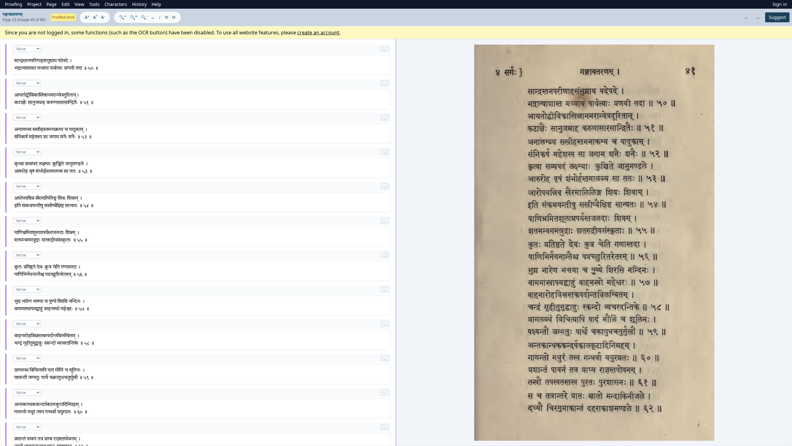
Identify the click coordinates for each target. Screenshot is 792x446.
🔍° (133, 17)
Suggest (777, 17)
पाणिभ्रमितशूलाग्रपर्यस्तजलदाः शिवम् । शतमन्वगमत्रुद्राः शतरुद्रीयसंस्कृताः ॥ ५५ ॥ (50, 236)
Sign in (780, 4)
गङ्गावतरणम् (12, 14)
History (139, 4)
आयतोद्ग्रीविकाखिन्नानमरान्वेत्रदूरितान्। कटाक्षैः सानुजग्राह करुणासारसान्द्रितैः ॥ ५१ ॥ (53, 99)
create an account (318, 32)
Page (51, 4)
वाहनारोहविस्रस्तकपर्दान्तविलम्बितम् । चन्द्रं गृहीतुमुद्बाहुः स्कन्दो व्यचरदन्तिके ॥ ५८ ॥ (54, 340)
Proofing (13, 4)
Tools (94, 4)
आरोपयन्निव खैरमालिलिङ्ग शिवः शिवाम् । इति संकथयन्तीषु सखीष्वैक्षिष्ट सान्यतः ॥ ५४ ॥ (53, 202)
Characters (116, 4)
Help (156, 4)
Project (34, 4)
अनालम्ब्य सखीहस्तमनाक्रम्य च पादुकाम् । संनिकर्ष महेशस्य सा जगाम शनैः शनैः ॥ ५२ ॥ (53, 133)
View (79, 4)
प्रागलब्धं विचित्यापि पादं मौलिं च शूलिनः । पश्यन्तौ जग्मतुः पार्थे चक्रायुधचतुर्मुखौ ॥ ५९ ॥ (53, 374)
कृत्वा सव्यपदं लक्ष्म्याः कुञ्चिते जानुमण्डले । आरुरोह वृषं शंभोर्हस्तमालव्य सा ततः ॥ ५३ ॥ (53, 168)
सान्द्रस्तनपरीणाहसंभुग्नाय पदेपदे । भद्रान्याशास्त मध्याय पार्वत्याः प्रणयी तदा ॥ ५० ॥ (56, 65)
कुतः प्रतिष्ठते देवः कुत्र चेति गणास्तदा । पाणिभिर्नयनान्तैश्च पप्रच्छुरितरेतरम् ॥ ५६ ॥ (50, 271)
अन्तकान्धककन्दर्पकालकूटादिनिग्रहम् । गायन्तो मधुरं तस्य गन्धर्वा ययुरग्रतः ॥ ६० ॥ (50, 408)
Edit (66, 4)
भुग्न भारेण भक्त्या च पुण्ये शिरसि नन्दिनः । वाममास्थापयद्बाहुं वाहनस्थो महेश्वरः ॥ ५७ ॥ (51, 305)
